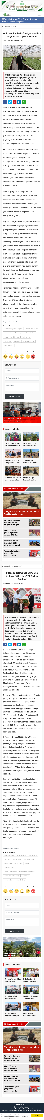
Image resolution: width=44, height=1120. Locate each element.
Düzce (27, 863)
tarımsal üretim (9, 867)
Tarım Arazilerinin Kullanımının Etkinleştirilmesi (19, 872)
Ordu (6, 337)
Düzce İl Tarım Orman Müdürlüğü (15, 855)
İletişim (39, 1110)
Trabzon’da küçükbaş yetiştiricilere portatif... (13, 981)
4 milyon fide (26, 337)
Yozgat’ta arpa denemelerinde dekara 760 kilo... (29, 480)
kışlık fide (17, 341)
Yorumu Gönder (14, 396)
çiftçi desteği (20, 880)
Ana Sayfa (7, 26)
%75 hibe (7, 859)
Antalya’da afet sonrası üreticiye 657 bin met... (13, 1015)
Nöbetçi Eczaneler (8, 22)
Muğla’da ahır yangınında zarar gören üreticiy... (29, 1015)
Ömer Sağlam (9, 880)
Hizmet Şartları (23, 1110)
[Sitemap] (32, 1108)
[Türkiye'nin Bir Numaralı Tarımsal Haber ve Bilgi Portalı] (7, 14)
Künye (4, 1110)
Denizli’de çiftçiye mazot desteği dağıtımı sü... (12, 998)
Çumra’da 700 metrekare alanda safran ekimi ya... (30, 463)
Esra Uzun (25, 876)
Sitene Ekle (32, 1110)
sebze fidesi (8, 333)
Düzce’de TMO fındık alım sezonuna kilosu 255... (13, 480)
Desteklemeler (16, 566)
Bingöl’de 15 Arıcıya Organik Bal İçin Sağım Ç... (30, 998)
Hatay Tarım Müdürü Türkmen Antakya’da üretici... (13, 445)
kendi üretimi (15, 337)
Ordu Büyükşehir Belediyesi (13, 329)
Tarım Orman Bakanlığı (12, 876)
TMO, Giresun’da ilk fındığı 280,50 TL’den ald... (13, 463)
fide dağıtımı (19, 333)
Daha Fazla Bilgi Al (18, 1118)
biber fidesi (8, 863)
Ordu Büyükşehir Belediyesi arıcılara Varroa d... (30, 981)
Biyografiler (20, 22)
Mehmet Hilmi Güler (31, 329)
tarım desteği (30, 333)
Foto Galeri (8, 19)
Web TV (17, 19)
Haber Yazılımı (25, 1107)
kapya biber (18, 863)
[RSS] (28, 1108)
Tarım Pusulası (14, 322)
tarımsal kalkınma (28, 341)
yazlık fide (8, 341)
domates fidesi (29, 859)
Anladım (37, 1115)
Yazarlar (26, 19)
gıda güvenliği (9, 345)
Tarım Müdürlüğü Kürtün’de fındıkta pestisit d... (29, 445)
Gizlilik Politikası (12, 1110)
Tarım (14, 26)
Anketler (35, 19)
